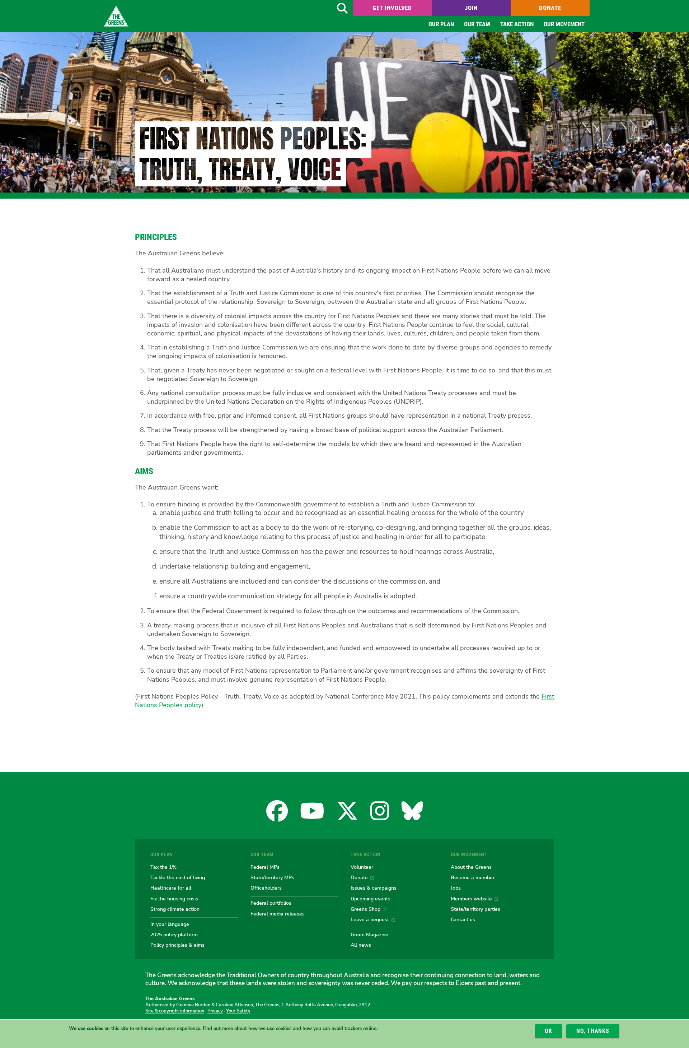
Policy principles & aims (177, 945)
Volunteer (362, 867)
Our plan (441, 24)
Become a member (473, 877)
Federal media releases (277, 913)
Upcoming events (370, 898)
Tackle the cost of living (177, 877)
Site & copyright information (174, 1011)
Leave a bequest (370, 919)
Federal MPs (265, 867)
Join (471, 7)
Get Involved (392, 7)
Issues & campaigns (374, 887)
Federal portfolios (270, 902)
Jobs (456, 887)
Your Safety (238, 1011)
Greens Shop (365, 909)
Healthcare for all (170, 887)
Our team (477, 24)
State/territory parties (475, 909)
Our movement (564, 24)
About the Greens (471, 867)
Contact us (463, 919)
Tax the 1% (163, 867)
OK (548, 1031)
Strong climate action (175, 909)
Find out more (218, 1029)
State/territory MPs (272, 877)
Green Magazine (369, 934)
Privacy (215, 1011)
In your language (169, 924)
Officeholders (266, 887)
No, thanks (592, 1031)
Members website (471, 898)
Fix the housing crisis (174, 898)
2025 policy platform (174, 934)
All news (361, 945)
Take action (517, 24)
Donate (550, 7)
